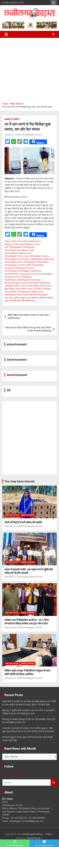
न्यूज (6, 300)
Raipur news (37, 291)
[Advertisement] (29, 68)
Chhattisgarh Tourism (15, 265)
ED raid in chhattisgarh (41, 274)
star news (9, 297)
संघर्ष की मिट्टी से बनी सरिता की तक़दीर (23, 522)
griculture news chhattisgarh (18, 277)
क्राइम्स (23, 297)
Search (54, 782)
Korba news (45, 286)
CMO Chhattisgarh (35, 265)
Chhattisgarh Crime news (17, 256)
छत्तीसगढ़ (35, 297)
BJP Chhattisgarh (13, 247)
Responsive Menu (53, 2)
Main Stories (12, 119)
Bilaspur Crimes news (15, 244)
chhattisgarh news (13, 262)
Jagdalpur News (12, 286)
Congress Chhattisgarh (15, 268)
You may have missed (19, 481)
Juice (23, 286)
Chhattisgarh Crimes (32, 134)
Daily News (36, 271)
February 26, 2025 (13, 627)
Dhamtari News (12, 274)
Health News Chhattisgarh (17, 280)
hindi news (35, 280)
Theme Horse (33, 838)
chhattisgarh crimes (39, 256)
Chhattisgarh (28, 247)
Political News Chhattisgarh (18, 291)
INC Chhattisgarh (13, 283)
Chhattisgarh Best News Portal (19, 250)
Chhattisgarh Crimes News (17, 259)
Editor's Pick (12, 515)
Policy (49, 834)
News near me (29, 289)
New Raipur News (13, 289)
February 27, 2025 (13, 526)
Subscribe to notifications (15, 773)
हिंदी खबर (17, 300)
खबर (29, 297)
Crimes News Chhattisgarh (17, 271)
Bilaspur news (32, 244)
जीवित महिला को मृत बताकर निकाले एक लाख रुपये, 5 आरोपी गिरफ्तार (29, 317)
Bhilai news (35, 241)
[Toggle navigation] (6, 34)
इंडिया (17, 297)
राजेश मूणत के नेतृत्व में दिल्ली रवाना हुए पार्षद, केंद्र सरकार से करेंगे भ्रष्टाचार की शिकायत (28, 329)
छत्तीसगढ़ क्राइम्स (45, 297)
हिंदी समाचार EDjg (28, 300)
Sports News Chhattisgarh (35, 294)
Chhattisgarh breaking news (18, 253)
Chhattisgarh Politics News (36, 262)
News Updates (44, 289)
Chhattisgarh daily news (42, 259)
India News (45, 283)
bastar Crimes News (19, 241)
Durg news (25, 274)
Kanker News (33, 286)
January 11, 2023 (13, 134)
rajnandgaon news (13, 294)
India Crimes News (30, 283)
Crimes (30, 268)
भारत (11, 300)
